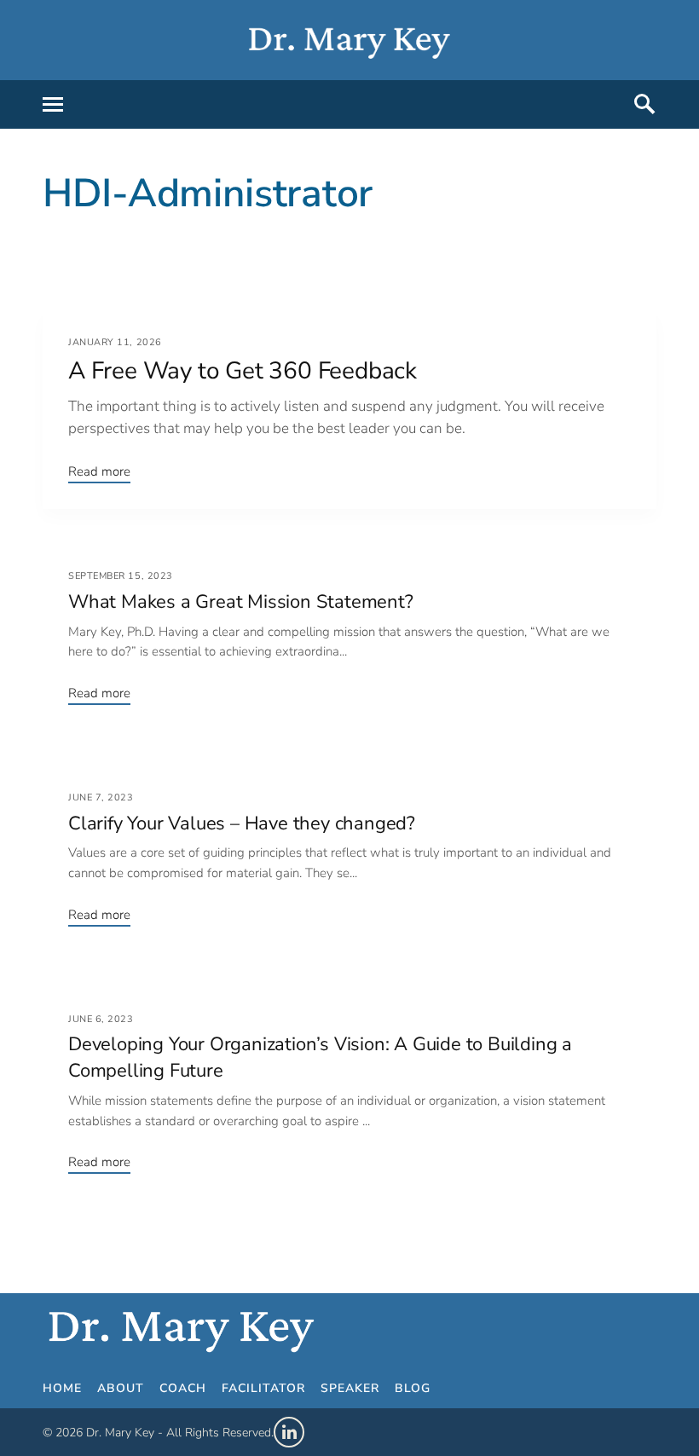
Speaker (448, 1389)
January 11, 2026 (115, 342)
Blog (530, 1389)
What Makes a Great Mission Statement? (240, 602)
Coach (227, 1389)
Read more (99, 471)
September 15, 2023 (120, 575)
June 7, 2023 (101, 797)
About (145, 1389)
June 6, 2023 (101, 1019)
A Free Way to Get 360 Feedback (242, 371)
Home (70, 1389)
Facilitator (333, 1389)
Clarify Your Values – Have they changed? (241, 823)
